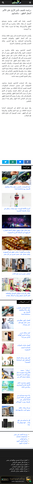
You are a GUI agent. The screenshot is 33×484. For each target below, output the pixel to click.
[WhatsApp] (12, 162)
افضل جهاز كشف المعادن (19, 466)
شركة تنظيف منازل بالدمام (19, 471)
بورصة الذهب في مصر (20, 434)
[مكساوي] (16, 2)
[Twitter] (5, 162)
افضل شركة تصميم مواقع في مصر (16, 460)
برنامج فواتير (23, 439)
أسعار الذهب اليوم (22, 441)
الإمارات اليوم (23, 443)
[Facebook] (27, 162)
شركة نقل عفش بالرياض (19, 462)
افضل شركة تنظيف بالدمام (19, 464)
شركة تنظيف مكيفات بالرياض (18, 469)
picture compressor (22, 436)
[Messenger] (20, 162)
